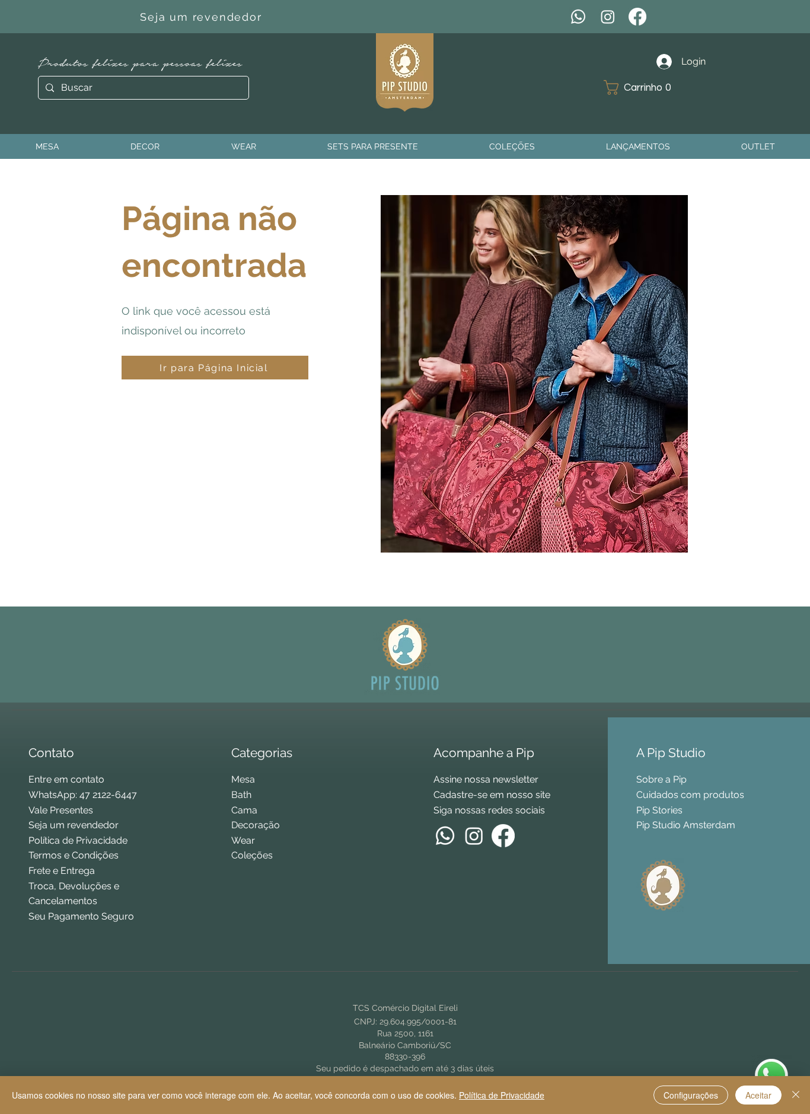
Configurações (691, 1095)
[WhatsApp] (578, 16)
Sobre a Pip (661, 779)
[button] (642, 87)
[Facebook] (637, 16)
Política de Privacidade (501, 1095)
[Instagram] (608, 16)
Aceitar (758, 1095)
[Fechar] (796, 1095)
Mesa (243, 779)
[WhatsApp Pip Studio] (771, 1075)
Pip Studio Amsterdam (685, 825)
